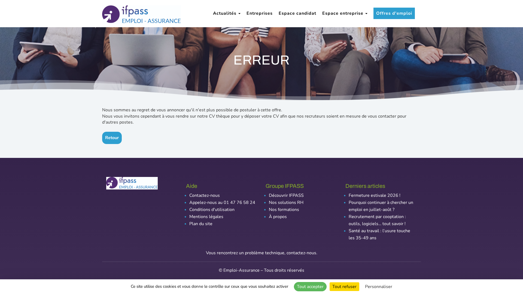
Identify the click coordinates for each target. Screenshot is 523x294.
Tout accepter (310, 287)
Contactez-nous (204, 195)
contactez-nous (301, 253)
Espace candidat (297, 13)
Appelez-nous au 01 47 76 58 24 (222, 203)
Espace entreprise (343, 13)
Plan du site (200, 224)
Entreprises (260, 13)
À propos (278, 217)
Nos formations (284, 210)
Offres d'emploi (394, 13)
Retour (112, 138)
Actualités (225, 13)
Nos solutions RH (286, 203)
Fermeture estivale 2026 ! (374, 195)
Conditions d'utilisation (212, 210)
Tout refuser (344, 287)
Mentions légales (206, 217)
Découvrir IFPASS (286, 195)
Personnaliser (378, 287)
